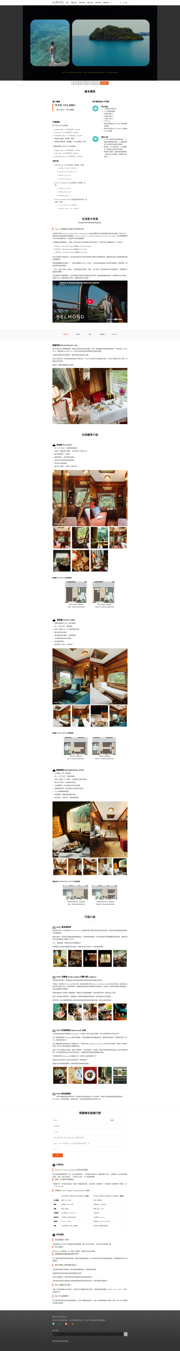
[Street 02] (105, 1012)
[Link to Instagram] (123, 2)
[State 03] (99, 715)
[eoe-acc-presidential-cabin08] (90, 867)
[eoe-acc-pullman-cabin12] (61, 560)
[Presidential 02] (75, 867)
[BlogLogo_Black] (58, 2)
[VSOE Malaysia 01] (60, 958)
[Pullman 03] (99, 537)
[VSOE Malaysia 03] (90, 958)
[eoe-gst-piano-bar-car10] (60, 1012)
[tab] (66, 335)
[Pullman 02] (80, 537)
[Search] (112, 2)
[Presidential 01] (60, 867)
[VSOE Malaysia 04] (105, 958)
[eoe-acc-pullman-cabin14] (99, 560)
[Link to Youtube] (126, 2)
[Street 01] (75, 1012)
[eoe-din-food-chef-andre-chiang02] (75, 1075)
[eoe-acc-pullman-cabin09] (118, 537)
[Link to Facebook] (120, 2)
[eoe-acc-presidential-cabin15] (120, 867)
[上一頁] (1, 43)
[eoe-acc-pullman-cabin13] (80, 560)
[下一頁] (178, 43)
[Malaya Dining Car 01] (90, 1012)
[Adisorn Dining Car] (105, 1075)
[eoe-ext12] (120, 1075)
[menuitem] (67, 2)
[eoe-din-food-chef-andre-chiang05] (90, 1075)
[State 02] (80, 715)
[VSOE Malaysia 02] (75, 958)
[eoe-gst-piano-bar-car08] (60, 1075)
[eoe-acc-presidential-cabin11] (105, 867)
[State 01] (61, 715)
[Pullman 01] (61, 537)
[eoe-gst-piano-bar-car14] (120, 1012)
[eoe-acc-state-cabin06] (118, 715)
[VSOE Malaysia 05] (120, 958)
